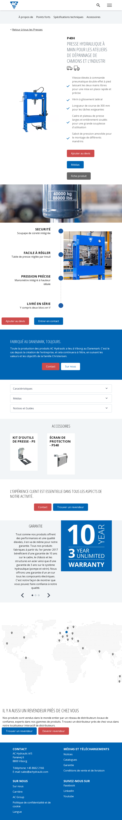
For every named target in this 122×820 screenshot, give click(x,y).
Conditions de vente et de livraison (84, 770)
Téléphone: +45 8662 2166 (28, 768)
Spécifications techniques (68, 17)
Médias (75, 164)
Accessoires (93, 17)
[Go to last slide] (22, 595)
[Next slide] (48, 595)
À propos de (26, 17)
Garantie (69, 765)
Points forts (43, 17)
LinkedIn (69, 791)
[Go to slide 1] (32, 595)
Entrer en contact (48, 321)
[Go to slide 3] (39, 595)
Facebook (69, 785)
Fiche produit (79, 176)
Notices (68, 754)
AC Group (18, 797)
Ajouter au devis (80, 153)
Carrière (18, 791)
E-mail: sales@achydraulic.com (30, 772)
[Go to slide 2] (35, 595)
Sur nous (18, 786)
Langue (17, 811)
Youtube (69, 796)
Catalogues (70, 759)
